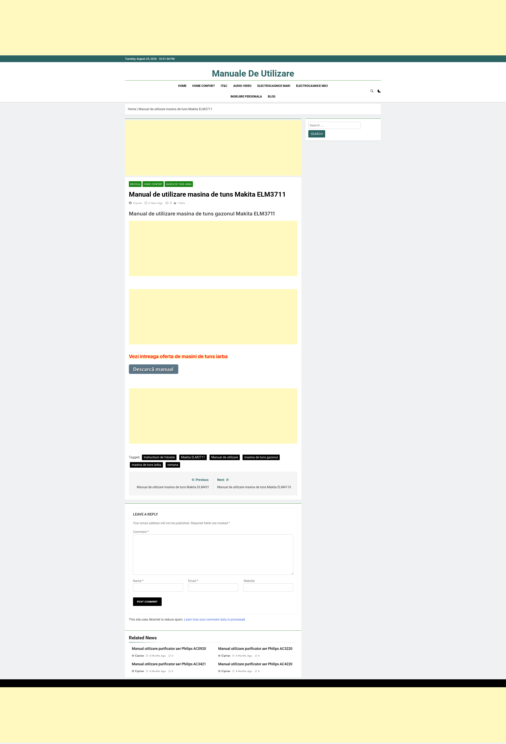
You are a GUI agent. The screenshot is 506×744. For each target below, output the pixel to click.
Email (193, 581)
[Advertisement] (118, 27)
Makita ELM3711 (193, 457)
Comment (141, 532)
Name (138, 581)
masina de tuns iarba (146, 465)
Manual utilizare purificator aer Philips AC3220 (255, 649)
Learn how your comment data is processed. (215, 619)
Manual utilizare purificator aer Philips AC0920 (169, 649)
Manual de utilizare (224, 457)
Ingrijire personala (246, 96)
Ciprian (137, 203)
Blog (271, 96)
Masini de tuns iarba (179, 184)
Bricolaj (135, 184)
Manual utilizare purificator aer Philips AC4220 (255, 664)
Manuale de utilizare (253, 73)
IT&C (224, 86)
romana (172, 465)
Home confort (203, 86)
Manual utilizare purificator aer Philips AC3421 (169, 664)
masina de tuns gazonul (261, 457)
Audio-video (242, 86)
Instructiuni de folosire (159, 457)
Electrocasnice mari (273, 86)
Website (249, 581)
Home (182, 86)
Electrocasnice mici (312, 86)
